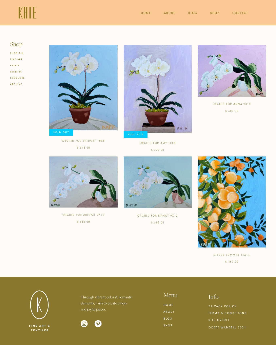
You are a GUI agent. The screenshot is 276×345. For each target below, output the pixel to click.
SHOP (214, 13)
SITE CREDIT (219, 320)
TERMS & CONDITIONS (228, 313)
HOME (146, 13)
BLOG (192, 13)
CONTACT (240, 13)
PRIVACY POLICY (223, 306)
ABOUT (169, 13)
